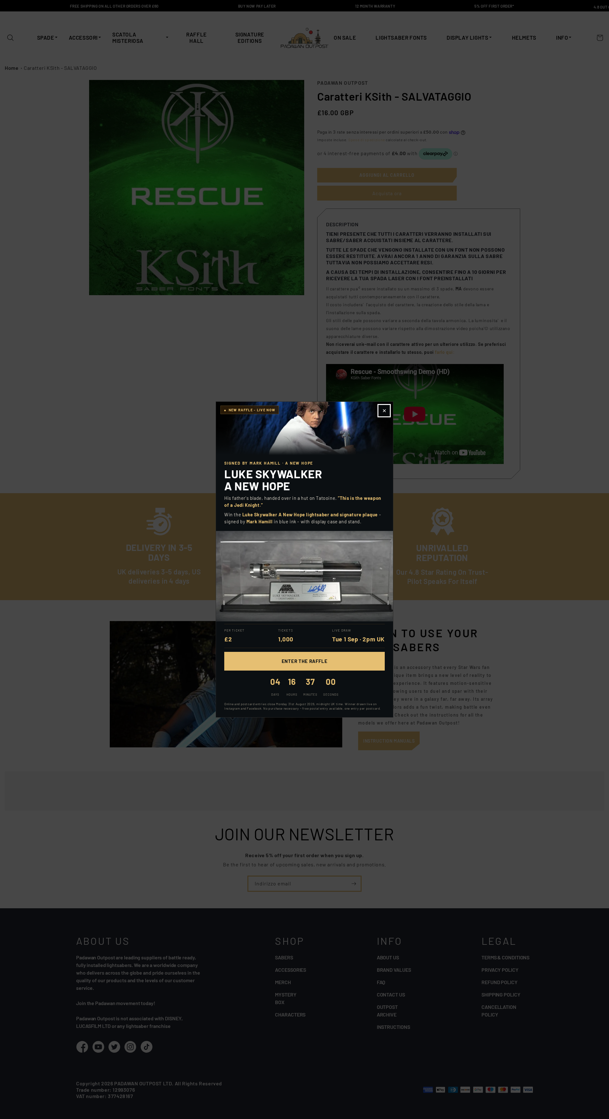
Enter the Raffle (305, 661)
